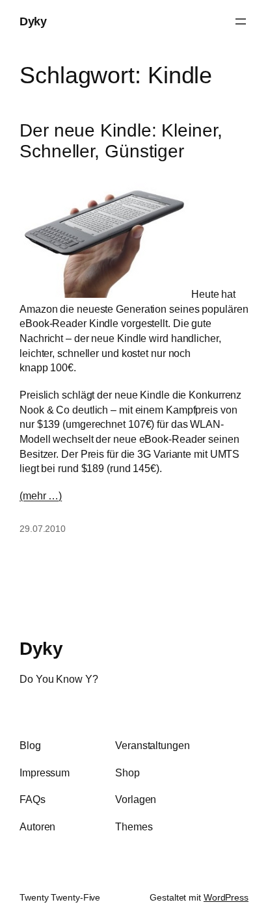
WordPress (226, 897)
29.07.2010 (43, 528)
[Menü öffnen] (240, 21)
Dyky (33, 21)
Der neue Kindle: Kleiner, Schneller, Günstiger (121, 140)
